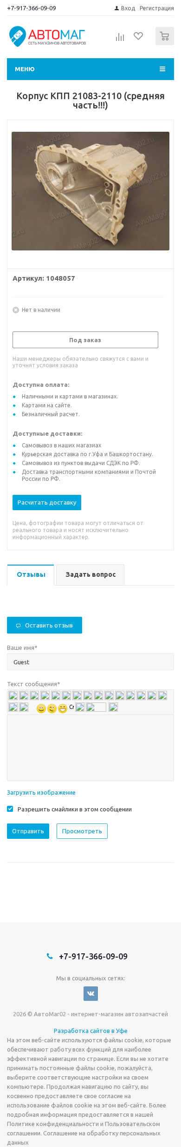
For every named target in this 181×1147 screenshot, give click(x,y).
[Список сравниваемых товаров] (120, 40)
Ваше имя (22, 647)
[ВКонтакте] (91, 993)
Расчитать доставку (47, 502)
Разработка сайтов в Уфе (91, 1030)
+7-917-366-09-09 (31, 8)
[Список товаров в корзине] (166, 43)
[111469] (90, 192)
